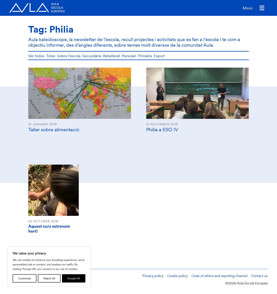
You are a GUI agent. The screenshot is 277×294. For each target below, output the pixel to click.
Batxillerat (111, 55)
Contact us (259, 276)
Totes (50, 55)
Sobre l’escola (68, 55)
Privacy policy (152, 276)
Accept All (73, 278)
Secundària (91, 55)
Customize (24, 278)
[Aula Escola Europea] (37, 8)
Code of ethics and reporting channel (219, 276)
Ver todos (36, 55)
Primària (145, 55)
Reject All (49, 278)
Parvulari (129, 55)
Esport (159, 55)
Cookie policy (177, 276)
